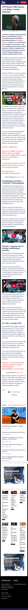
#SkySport (10, 367)
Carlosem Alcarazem (7, 75)
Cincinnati (4, 300)
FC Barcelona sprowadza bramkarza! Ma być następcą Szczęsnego (14, 534)
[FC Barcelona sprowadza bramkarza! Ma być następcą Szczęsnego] (14, 524)
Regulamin (3, 596)
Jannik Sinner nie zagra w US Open (12, 426)
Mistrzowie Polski (5, 594)
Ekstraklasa (22, 551)
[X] (12, 398)
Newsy (12, 509)
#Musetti (5, 363)
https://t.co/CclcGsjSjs (16, 369)
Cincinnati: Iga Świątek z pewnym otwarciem (13, 432)
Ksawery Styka (16, 391)
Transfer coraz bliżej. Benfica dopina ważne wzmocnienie (14, 501)
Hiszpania (13, 544)
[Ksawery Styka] (9, 392)
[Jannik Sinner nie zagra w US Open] (14, 415)
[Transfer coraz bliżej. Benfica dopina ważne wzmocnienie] (14, 492)
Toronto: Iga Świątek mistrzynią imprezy (12, 444)
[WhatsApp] (18, 398)
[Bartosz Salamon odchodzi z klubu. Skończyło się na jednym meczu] (5, 524)
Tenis (3, 389)
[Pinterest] (15, 398)
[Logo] (3, 2)
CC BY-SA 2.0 (7, 31)
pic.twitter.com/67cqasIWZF (11, 173)
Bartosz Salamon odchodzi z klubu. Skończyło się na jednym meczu (5, 533)
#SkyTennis (5, 369)
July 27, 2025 (20, 372)
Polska (3, 519)
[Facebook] (9, 398)
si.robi (3, 31)
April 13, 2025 (21, 177)
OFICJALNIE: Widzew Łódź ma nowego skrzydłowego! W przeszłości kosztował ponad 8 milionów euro (22, 538)
